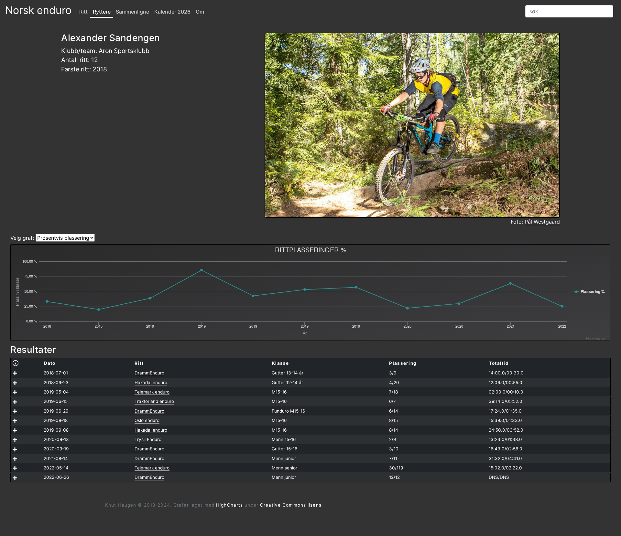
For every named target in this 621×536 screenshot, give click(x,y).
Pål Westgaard (542, 221)
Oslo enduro (147, 420)
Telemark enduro (152, 391)
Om (200, 11)
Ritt (83, 11)
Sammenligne (132, 11)
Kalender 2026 (172, 11)
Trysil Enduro (148, 439)
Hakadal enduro (151, 382)
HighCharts (229, 505)
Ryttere (102, 11)
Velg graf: (22, 238)
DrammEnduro (149, 372)
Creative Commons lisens (290, 505)
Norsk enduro (38, 10)
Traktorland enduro (154, 401)
